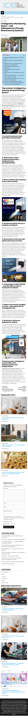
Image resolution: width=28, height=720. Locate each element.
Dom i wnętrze (4, 20)
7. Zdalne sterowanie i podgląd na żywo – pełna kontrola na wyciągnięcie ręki (14, 79)
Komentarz (6, 488)
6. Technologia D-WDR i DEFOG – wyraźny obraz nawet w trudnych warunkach (14, 76)
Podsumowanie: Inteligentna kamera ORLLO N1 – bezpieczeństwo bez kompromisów (14, 83)
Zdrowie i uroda (5, 582)
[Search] (26, 13)
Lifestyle (3, 576)
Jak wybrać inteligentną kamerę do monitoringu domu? (14, 58)
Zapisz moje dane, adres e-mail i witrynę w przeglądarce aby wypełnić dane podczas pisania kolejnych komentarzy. (14, 518)
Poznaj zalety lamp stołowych (8, 563)
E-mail (5, 507)
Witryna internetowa (7, 511)
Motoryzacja (4, 578)
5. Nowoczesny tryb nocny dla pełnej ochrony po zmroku (14, 73)
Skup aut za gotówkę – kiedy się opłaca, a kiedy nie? (13, 561)
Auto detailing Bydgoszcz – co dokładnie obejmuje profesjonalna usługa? (13, 664)
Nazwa (5, 503)
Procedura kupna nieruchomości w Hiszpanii (22, 388)
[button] (23, 55)
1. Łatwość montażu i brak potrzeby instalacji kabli (13, 61)
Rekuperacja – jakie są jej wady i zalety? (10, 556)
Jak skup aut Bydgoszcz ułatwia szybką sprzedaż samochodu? (12, 609)
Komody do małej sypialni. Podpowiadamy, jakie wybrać (13, 539)
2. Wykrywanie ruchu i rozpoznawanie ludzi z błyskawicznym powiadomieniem (13, 64)
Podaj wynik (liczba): (7, 521)
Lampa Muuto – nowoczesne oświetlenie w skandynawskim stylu (7, 388)
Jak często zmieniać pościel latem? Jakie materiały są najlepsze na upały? (13, 473)
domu (10, 95)
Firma (3, 574)
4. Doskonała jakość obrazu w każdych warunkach (12, 70)
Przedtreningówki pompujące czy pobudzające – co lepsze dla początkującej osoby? (13, 692)
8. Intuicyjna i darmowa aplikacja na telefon (13, 81)
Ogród (3, 580)
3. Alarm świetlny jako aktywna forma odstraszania (11, 67)
